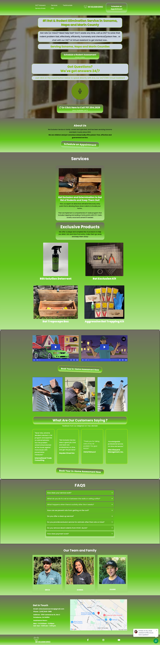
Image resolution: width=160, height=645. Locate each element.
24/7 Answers (40, 5)
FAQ (52, 8)
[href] (98, 614)
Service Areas (40, 8)
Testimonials (67, 5)
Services (54, 5)
